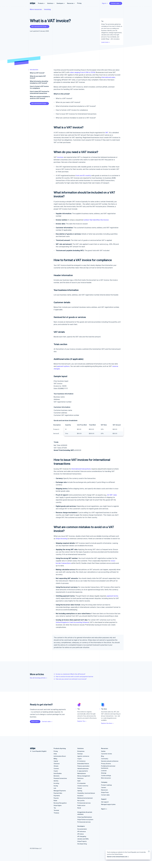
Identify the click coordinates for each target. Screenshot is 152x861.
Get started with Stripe (39, 26)
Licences (104, 770)
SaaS (78, 781)
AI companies (81, 783)
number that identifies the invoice (96, 220)
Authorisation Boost (60, 756)
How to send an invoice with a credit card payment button (74, 676)
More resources (36, 9)
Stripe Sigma (57, 805)
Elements (56, 776)
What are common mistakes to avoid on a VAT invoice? (40, 97)
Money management (83, 776)
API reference (81, 831)
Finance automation (83, 766)
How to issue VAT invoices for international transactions (39, 92)
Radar (55, 800)
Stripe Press (105, 792)
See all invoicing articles (38, 678)
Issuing (56, 786)
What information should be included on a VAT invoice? (39, 82)
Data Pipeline (58, 773)
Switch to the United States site (117, 856)
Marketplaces (81, 773)
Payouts (56, 798)
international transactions (81, 469)
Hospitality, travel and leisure (86, 793)
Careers (103, 787)
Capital (56, 761)
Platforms (80, 778)
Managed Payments (60, 790)
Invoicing (47, 9)
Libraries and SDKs (83, 839)
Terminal (56, 810)
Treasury (56, 813)
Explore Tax (81, 721)
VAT (106, 132)
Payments (57, 795)
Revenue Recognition (60, 803)
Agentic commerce (83, 756)
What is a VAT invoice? (37, 73)
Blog (102, 756)
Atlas (55, 754)
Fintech (79, 788)
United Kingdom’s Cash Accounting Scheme (72, 622)
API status (80, 834)
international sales (108, 77)
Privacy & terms (106, 763)
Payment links (58, 793)
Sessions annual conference (109, 761)
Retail (79, 808)
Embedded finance (83, 763)
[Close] (149, 852)
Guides (103, 751)
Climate (56, 766)
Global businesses (83, 768)
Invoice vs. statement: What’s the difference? (70, 674)
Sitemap (103, 773)
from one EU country (83, 175)
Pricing (79, 3)
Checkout (57, 763)
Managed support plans (108, 804)
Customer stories (106, 754)
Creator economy (82, 786)
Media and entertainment (85, 798)
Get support (105, 802)
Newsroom (104, 790)
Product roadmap (106, 785)
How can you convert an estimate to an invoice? (71, 679)
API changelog (81, 836)
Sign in (104, 3)
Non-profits (81, 800)
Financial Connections (60, 778)
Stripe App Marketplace (84, 817)
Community (104, 758)
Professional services (84, 803)
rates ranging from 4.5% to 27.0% (82, 72)
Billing (55, 758)
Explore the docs (106, 723)
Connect (56, 768)
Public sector (81, 805)
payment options (63, 366)
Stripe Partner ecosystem (85, 819)
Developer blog (82, 844)
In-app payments (82, 771)
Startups (80, 754)
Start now (34, 721)
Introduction (34, 69)
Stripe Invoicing (61, 538)
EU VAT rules (112, 495)
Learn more (105, 42)
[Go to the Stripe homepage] (32, 748)
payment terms (112, 596)
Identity (56, 781)
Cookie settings (106, 775)
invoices (60, 157)
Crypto (56, 771)
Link (55, 788)
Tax (55, 808)
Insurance (80, 795)
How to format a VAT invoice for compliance (39, 87)
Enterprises (80, 751)
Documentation (82, 829)
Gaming (79, 790)
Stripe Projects (82, 841)
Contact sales (115, 3)
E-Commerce (81, 761)
